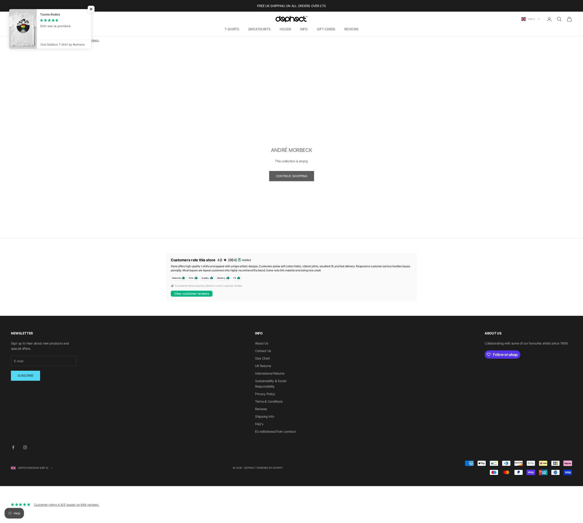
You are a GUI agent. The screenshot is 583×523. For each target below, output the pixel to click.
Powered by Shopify (269, 467)
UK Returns (263, 366)
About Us (261, 343)
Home (14, 50)
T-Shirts (232, 29)
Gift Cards (326, 29)
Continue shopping (291, 176)
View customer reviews (191, 293)
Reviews (351, 29)
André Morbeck (42, 50)
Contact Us (263, 351)
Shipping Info (264, 416)
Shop (25, 50)
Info (304, 29)
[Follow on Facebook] (13, 447)
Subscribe (25, 375)
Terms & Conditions (269, 401)
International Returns (269, 373)
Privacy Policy (265, 394)
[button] (91, 9)
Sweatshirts (259, 29)
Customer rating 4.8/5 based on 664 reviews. (66, 505)
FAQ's (259, 424)
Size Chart (262, 358)
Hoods (285, 29)
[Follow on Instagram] (25, 447)
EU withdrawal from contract (275, 431)
